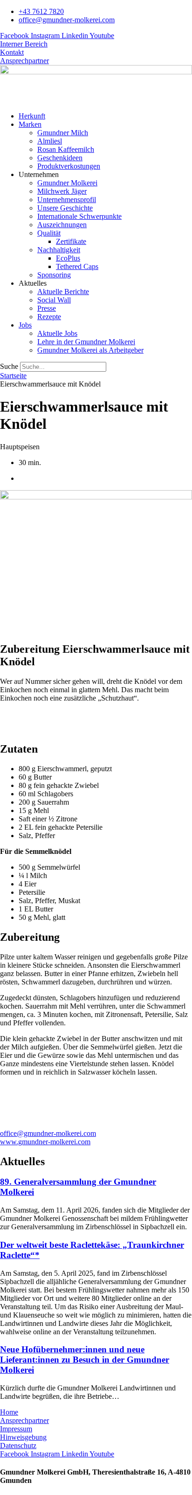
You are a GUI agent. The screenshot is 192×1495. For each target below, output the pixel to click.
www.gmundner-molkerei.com (45, 1142)
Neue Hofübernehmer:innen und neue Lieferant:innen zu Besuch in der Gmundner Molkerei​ (84, 1359)
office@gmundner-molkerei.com (48, 1133)
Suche (9, 366)
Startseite (13, 376)
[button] (105, 124)
